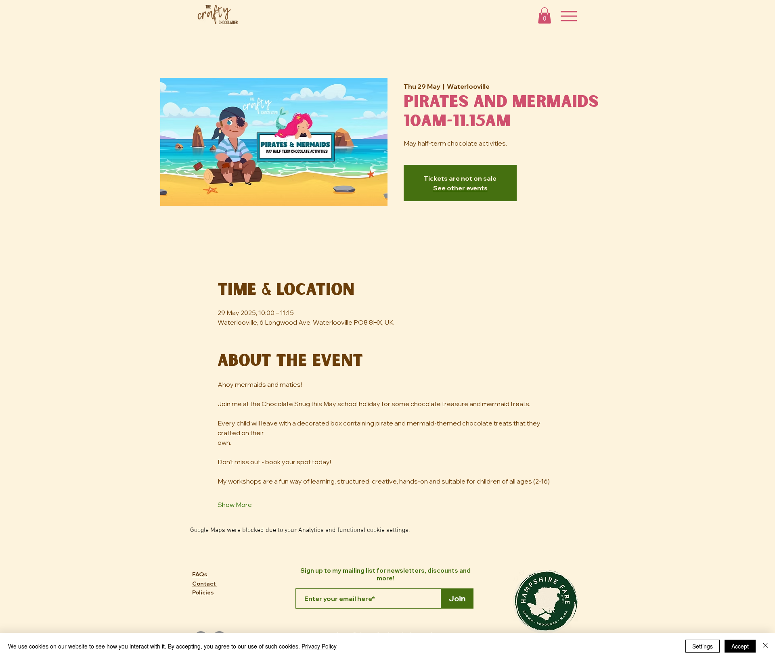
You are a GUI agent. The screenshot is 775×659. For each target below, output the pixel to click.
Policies (203, 592)
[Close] (765, 646)
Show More (235, 505)
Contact (204, 583)
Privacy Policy (319, 646)
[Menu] (568, 16)
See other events (460, 188)
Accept (740, 646)
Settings (702, 646)
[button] (544, 15)
